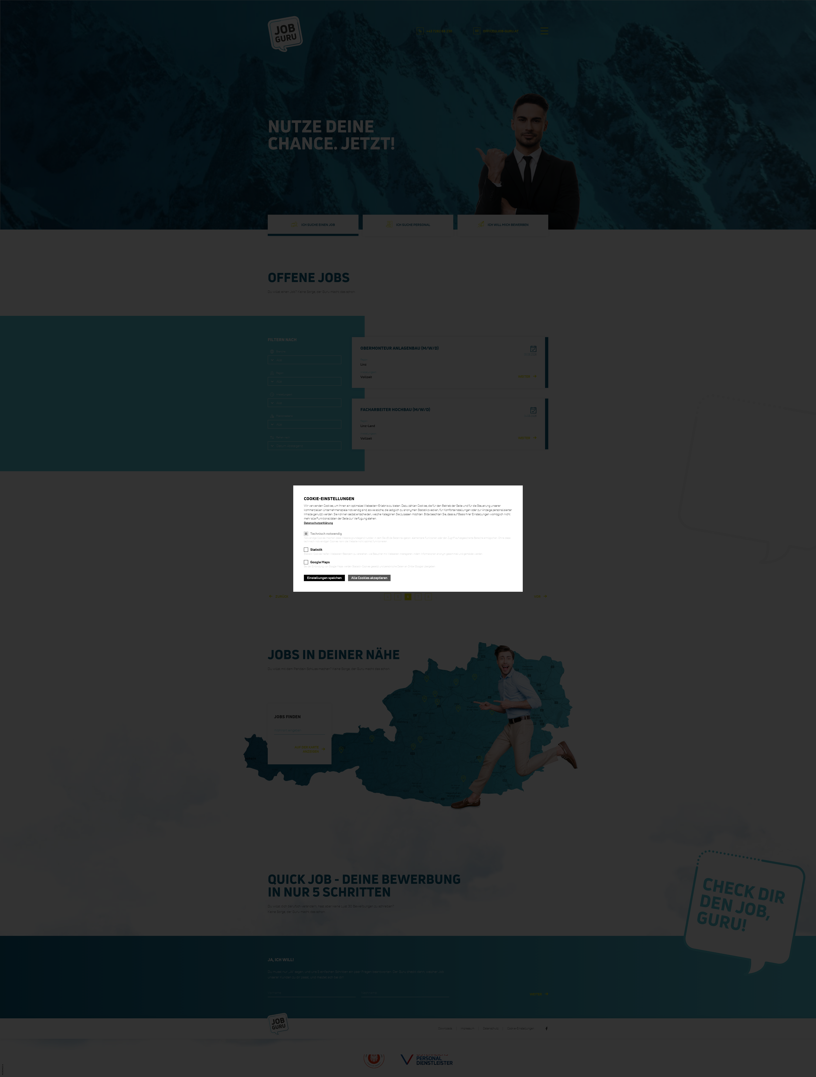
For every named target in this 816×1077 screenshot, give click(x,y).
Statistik (316, 549)
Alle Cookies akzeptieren (369, 578)
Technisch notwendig (326, 533)
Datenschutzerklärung (318, 523)
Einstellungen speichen (324, 578)
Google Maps (320, 562)
